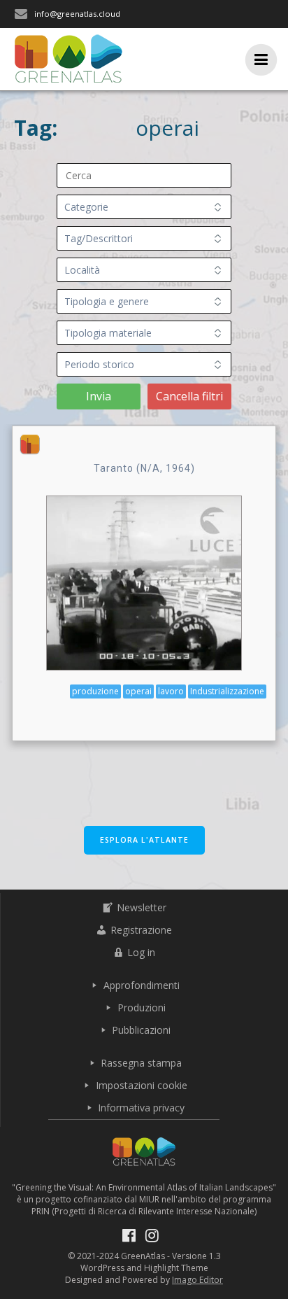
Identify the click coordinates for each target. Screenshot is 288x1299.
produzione (95, 691)
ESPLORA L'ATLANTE (144, 840)
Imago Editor (197, 1280)
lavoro (171, 691)
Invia (98, 396)
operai (138, 691)
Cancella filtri (189, 396)
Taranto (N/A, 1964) (144, 468)
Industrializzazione (227, 691)
